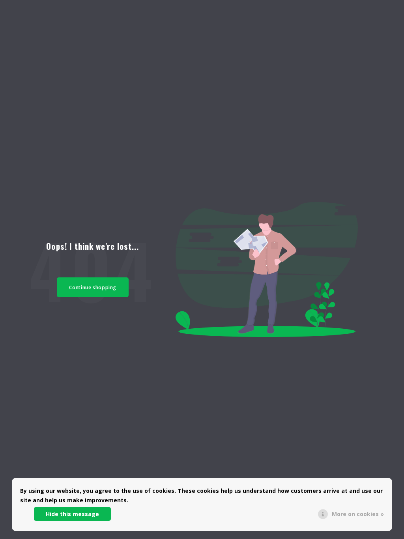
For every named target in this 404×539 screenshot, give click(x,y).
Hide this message (72, 514)
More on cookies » (358, 514)
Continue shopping (93, 287)
